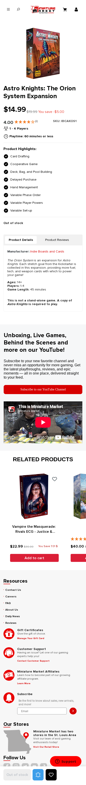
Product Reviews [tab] (57, 240)
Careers (11, 596)
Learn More (24, 683)
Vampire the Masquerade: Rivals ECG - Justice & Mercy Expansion (34, 529)
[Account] (77, 9)
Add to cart (34, 558)
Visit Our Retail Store (46, 747)
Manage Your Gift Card (30, 638)
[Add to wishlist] (51, 774)
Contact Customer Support (33, 661)
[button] (26, 120)
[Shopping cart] (65, 9)
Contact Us (13, 590)
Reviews (11, 623)
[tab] (21, 240)
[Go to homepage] (43, 9)
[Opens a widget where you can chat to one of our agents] (65, 761)
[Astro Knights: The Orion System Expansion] (43, 53)
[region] (43, 53)
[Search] (18, 9)
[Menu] (8, 9)
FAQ (8, 603)
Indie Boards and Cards (47, 251)
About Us (11, 610)
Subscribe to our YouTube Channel (43, 389)
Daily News (12, 616)
